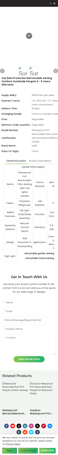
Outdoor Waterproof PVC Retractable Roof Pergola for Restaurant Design (41, 412)
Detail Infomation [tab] (16, 160)
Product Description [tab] (40, 160)
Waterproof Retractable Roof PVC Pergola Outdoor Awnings (13, 412)
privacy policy (13, 444)
